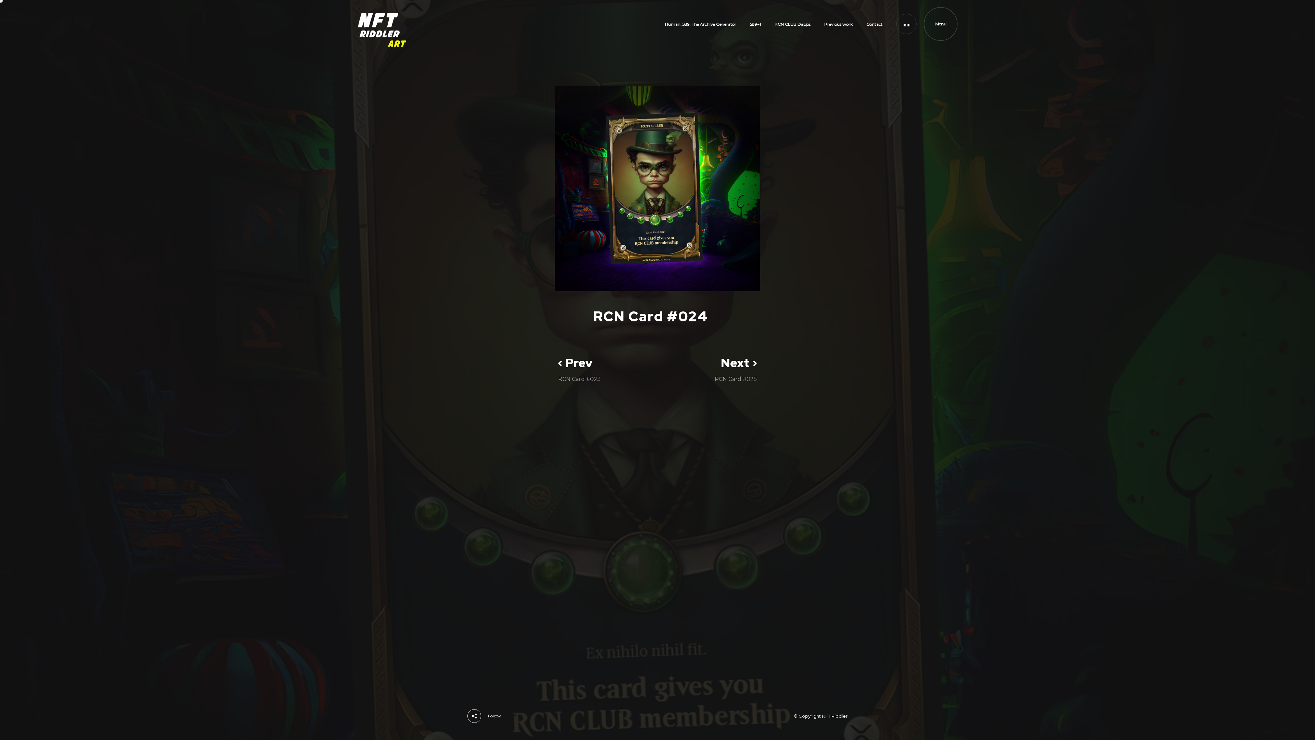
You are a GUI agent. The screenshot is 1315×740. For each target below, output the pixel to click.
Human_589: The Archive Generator (700, 24)
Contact (874, 24)
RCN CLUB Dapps (793, 24)
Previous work (838, 24)
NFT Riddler (835, 716)
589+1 (755, 24)
